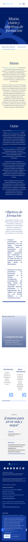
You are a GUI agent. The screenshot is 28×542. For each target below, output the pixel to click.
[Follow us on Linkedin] (14, 468)
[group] (14, 331)
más (11, 395)
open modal (14, 331)
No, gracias (15, 536)
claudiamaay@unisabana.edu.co (16, 453)
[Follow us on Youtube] (20, 468)
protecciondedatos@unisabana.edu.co (11, 531)
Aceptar (7, 536)
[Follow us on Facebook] (8, 468)
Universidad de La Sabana (13, 132)
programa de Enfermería (10, 67)
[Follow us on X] (5, 468)
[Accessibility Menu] (2, 529)
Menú (23, 3)
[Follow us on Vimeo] (23, 468)
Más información (8, 532)
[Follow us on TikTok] (17, 468)
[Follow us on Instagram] (11, 468)
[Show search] (20, 4)
